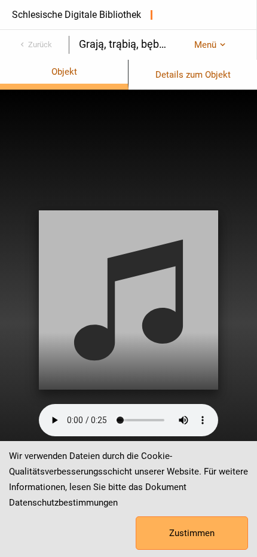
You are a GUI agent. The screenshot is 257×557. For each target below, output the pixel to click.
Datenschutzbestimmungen (63, 502)
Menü (205, 44)
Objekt (64, 71)
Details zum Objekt (193, 74)
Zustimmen (192, 533)
